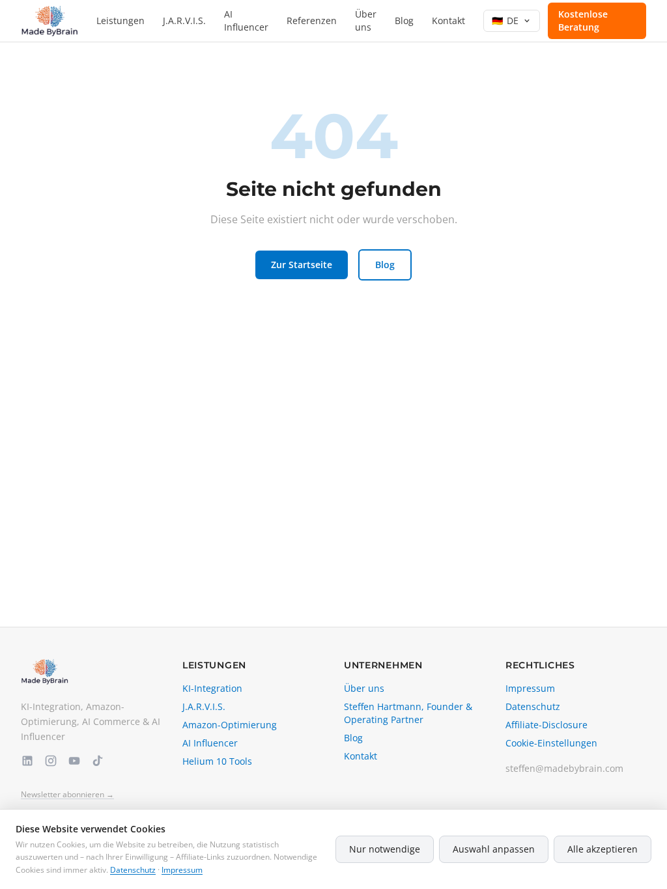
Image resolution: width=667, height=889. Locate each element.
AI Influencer (246, 20)
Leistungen (120, 20)
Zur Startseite (301, 264)
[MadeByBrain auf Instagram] (50, 760)
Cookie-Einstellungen (551, 743)
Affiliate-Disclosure (546, 724)
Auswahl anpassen (494, 849)
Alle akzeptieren (602, 849)
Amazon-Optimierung (229, 724)
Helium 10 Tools (217, 761)
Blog (404, 20)
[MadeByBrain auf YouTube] (74, 760)
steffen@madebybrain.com (564, 768)
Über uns (365, 20)
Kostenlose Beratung (583, 20)
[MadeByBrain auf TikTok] (97, 760)
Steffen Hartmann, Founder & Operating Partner (408, 713)
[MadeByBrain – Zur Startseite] (49, 20)
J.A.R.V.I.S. (184, 20)
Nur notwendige (384, 849)
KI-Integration (212, 688)
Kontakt (448, 20)
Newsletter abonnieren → (67, 794)
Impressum (530, 688)
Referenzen (312, 20)
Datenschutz (532, 706)
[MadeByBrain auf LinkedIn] (27, 760)
